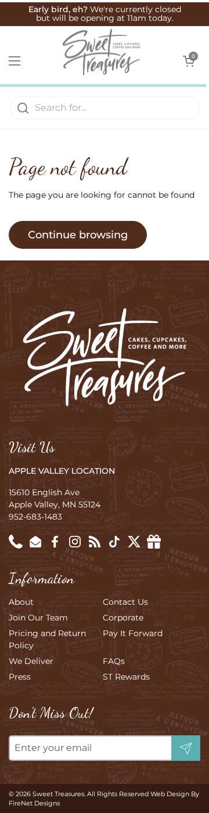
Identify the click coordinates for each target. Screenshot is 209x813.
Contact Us (125, 602)
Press (20, 677)
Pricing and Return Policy (47, 639)
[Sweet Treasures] (101, 52)
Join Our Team (38, 617)
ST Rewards (126, 677)
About (21, 602)
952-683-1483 (35, 516)
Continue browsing (78, 234)
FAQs (114, 661)
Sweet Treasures (58, 794)
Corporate (123, 617)
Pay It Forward (133, 633)
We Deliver (31, 661)
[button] (188, 60)
